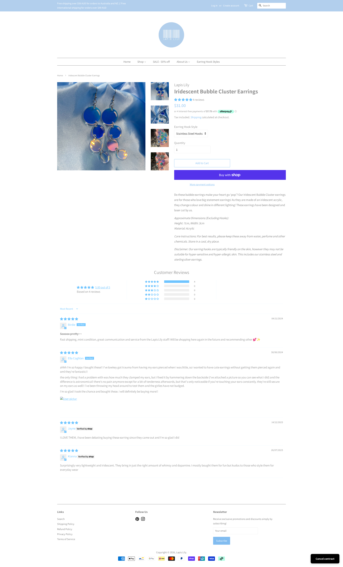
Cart (251, 5)
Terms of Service (66, 539)
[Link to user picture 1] (68, 405)
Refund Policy (64, 529)
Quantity (179, 143)
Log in (214, 5)
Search (61, 519)
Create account (231, 5)
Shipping (196, 117)
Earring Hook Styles (208, 62)
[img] (69, 319)
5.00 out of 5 (102, 287)
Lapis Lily (181, 552)
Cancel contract (325, 558)
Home (127, 62)
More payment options (202, 184)
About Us (182, 62)
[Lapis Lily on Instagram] (143, 519)
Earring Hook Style (185, 127)
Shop (140, 62)
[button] (183, 100)
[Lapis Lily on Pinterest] (137, 519)
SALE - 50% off (161, 62)
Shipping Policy (65, 524)
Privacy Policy (65, 534)
